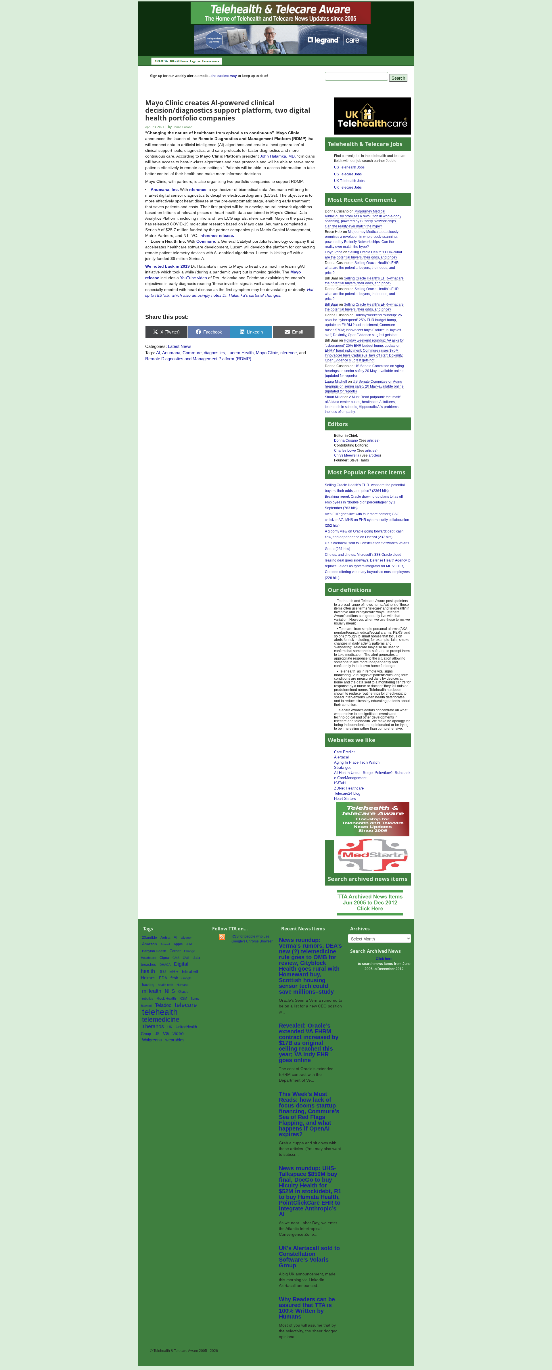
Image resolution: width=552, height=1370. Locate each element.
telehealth (160, 1012)
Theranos (153, 1026)
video (178, 1033)
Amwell (165, 944)
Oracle (183, 992)
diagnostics (214, 352)
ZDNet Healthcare (349, 788)
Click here (384, 959)
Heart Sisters (345, 798)
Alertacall (342, 757)
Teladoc (163, 1005)
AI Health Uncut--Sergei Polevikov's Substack (372, 773)
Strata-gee (342, 767)
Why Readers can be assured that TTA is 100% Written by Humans (307, 1308)
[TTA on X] (372, 819)
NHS (170, 991)
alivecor (186, 937)
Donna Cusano (346, 440)
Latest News (179, 346)
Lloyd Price (333, 252)
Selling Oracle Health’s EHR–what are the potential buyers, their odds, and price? (363, 268)
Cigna (164, 958)
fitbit (174, 978)
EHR (174, 971)
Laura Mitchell (336, 382)
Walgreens (152, 1040)
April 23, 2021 (155, 127)
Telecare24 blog (347, 793)
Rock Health (166, 999)
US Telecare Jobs (348, 174)
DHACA (165, 964)
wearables (175, 1039)
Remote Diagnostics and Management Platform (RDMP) (198, 358)
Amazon (149, 944)
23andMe (149, 938)
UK (169, 1027)
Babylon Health (154, 951)
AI (158, 352)
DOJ (162, 971)
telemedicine (160, 1019)
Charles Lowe (345, 451)
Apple (178, 944)
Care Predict (344, 752)
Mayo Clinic (267, 352)
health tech (165, 984)
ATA (189, 944)
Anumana (171, 352)
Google (186, 978)
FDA (163, 978)
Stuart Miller (334, 397)
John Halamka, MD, (278, 156)
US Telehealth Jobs (349, 167)
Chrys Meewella (346, 455)
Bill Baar (331, 304)
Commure (205, 241)
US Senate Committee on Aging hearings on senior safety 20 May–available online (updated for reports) (364, 371)
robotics (147, 998)
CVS (186, 957)
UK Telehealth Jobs (349, 181)
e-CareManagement (350, 778)
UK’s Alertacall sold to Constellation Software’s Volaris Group (309, 1257)
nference (288, 352)
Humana (182, 984)
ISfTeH (340, 783)
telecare (186, 1004)
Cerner (175, 951)
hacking (148, 985)
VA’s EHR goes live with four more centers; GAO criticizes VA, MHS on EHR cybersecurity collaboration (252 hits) (367, 520)
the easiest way (224, 76)
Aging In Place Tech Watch (356, 762)
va (166, 1033)
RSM (183, 999)
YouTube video (193, 277)
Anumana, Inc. (165, 189)
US (157, 1034)
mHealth (151, 991)
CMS (175, 957)
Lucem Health (240, 352)
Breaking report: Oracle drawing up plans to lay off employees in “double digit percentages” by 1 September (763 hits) (364, 502)
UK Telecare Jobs (348, 187)
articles (372, 440)
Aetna (165, 938)
